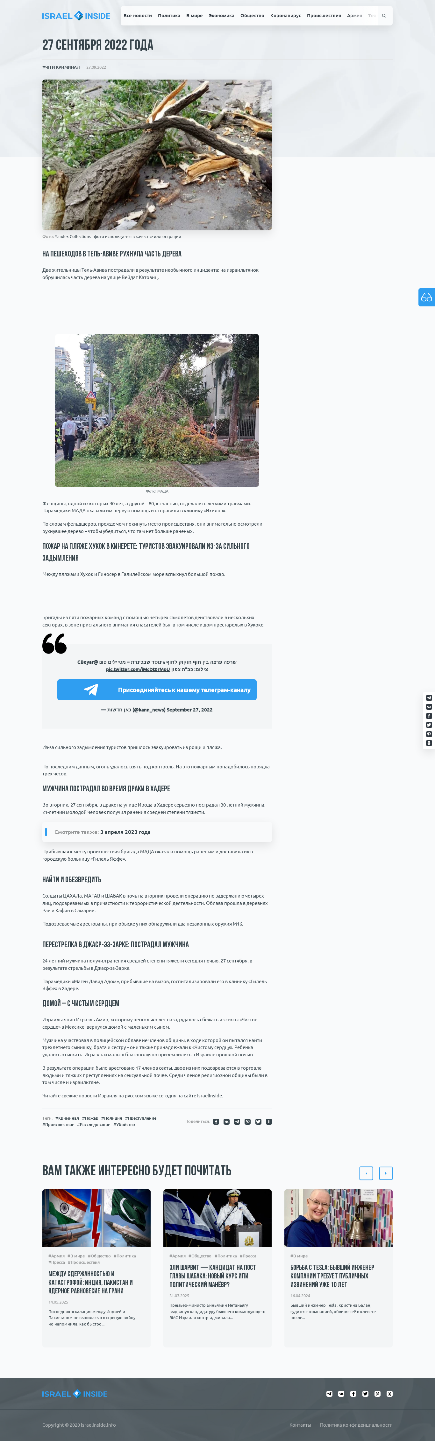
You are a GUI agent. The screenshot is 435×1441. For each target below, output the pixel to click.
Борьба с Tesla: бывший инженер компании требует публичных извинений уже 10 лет (332, 1276)
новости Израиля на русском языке (118, 1095)
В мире (194, 15)
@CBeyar (87, 662)
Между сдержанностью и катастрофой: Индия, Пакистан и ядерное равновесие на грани (90, 1283)
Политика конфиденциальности (356, 1425)
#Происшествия (84, 1262)
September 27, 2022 (190, 709)
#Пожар (90, 1118)
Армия (354, 15)
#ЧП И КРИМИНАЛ (61, 67)
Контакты (300, 1425)
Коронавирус (285, 15)
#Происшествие (58, 1124)
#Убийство (124, 1124)
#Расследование (93, 1124)
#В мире (76, 1256)
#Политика (125, 1256)
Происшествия (324, 15)
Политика (169, 15)
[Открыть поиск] (384, 16)
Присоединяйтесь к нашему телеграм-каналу (184, 689)
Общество (252, 15)
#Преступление (140, 1118)
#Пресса (56, 1262)
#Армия (56, 1256)
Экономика (221, 15)
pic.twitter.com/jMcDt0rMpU (138, 669)
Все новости (138, 15)
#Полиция (111, 1118)
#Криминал (67, 1118)
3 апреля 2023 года (125, 832)
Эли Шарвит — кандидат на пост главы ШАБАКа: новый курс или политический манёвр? (212, 1276)
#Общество (99, 1256)
